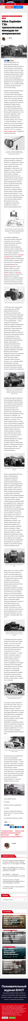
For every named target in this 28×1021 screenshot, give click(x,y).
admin (10, 38)
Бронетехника (5, 16)
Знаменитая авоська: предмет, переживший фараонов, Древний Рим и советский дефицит (13, 881)
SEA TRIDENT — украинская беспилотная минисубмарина (11, 951)
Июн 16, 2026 (8, 956)
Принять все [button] (12, 1017)
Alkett (11, 266)
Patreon (9, 7)
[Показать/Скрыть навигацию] (15, 4)
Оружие (3, 18)
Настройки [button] (5, 1017)
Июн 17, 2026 (8, 926)
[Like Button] (6, 822)
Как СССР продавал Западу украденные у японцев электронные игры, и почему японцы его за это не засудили (14, 862)
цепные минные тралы (10, 131)
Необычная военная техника (15, 16)
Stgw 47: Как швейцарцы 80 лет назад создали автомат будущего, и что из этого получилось (14, 869)
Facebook (18, 7)
